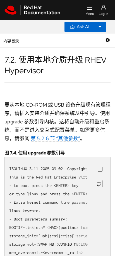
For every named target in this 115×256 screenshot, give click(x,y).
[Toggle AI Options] (100, 27)
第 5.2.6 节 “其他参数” (55, 138)
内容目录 (11, 40)
